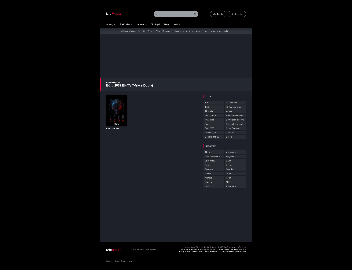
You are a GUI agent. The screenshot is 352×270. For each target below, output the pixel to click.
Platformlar (125, 24)
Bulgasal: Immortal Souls (234, 124)
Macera (208, 182)
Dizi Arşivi (155, 24)
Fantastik (209, 169)
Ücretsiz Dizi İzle (197, 252)
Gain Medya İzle (212, 249)
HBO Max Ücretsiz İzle (226, 252)
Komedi (208, 178)
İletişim (176, 24)
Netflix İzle (184, 249)
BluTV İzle (201, 249)
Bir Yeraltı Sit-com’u (235, 120)
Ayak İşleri (209, 120)
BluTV (229, 161)
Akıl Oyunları (211, 115)
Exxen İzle (193, 249)
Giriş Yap (238, 14)
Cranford (230, 132)
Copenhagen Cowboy (210, 132)
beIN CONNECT (212, 156)
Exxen (229, 165)
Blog (166, 24)
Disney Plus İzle (185, 252)
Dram (207, 165)
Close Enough (232, 128)
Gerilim (208, 173)
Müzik (229, 182)
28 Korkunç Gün (233, 107)
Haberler (140, 24)
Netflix (208, 186)
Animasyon (231, 152)
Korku (228, 178)
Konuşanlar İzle (240, 252)
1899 (207, 107)
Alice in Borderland (234, 115)
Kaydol (220, 14)
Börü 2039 (209, 128)
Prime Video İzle (240, 249)
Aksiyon (208, 152)
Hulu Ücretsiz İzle (210, 252)
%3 (206, 103)
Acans (229, 111)
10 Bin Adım (231, 103)
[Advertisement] (176, 56)
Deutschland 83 (212, 137)
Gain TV (229, 169)
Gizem (229, 173)
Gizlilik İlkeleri (126, 261)
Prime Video (231, 186)
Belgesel (230, 156)
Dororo (229, 137)
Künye (116, 261)
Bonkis (208, 124)
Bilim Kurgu (210, 161)
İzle (113, 14)
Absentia (209, 111)
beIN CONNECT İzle (226, 249)
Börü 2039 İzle (112, 129)
